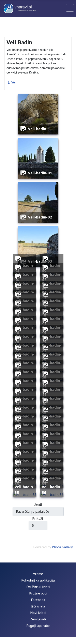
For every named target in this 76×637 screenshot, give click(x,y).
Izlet (13, 82)
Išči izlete (38, 606)
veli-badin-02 (40, 216)
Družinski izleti (38, 587)
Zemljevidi (38, 619)
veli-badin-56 (51, 489)
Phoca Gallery (62, 547)
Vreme (38, 574)
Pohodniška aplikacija (38, 580)
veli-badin (37, 128)
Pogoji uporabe (38, 625)
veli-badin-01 (40, 172)
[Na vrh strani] (71, 632)
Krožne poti (38, 593)
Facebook (38, 600)
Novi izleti (38, 612)
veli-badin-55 (24, 489)
